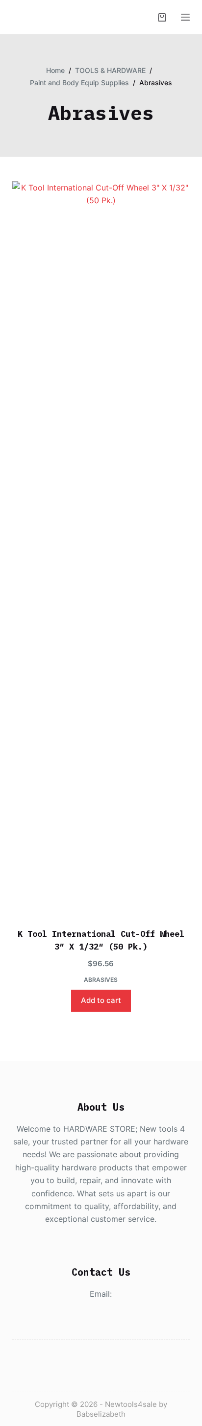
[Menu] (185, 17)
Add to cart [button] (101, 1000)
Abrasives (101, 979)
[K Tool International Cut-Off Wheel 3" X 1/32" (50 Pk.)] (101, 548)
